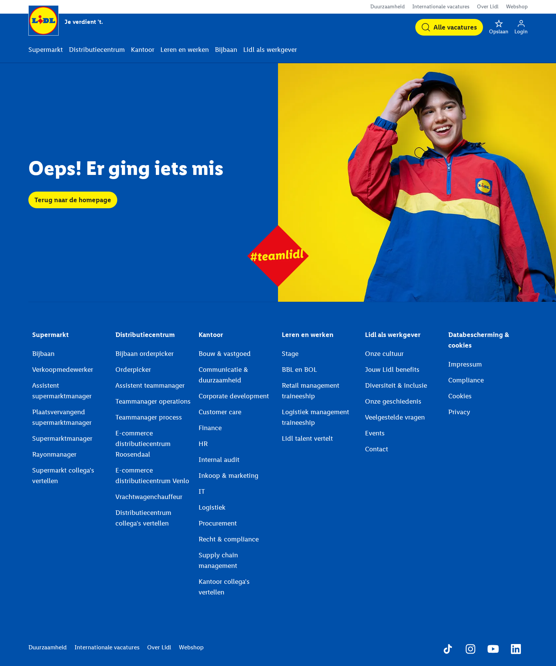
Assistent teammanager (150, 385)
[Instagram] (470, 650)
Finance (210, 428)
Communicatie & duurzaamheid (223, 374)
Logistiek (212, 507)
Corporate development (234, 396)
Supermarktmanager (62, 438)
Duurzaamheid (387, 6)
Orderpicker (133, 369)
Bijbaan (43, 353)
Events (375, 433)
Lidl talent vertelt (307, 438)
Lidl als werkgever (393, 335)
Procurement (218, 523)
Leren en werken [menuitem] (184, 49)
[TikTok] (447, 650)
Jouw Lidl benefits (392, 369)
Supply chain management (218, 560)
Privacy (459, 412)
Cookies (460, 396)
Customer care (220, 412)
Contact (376, 449)
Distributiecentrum (145, 335)
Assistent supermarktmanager (62, 390)
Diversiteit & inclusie (396, 385)
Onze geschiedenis (393, 401)
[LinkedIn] (516, 650)
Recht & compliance (229, 539)
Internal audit (219, 459)
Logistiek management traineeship (315, 417)
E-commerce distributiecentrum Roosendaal (143, 444)
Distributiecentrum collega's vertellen (143, 517)
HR (203, 444)
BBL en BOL (299, 369)
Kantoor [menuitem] (142, 49)
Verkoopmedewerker (62, 369)
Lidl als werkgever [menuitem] (270, 49)
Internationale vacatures (440, 6)
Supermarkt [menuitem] (45, 49)
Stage (290, 353)
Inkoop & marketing (228, 475)
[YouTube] (493, 650)
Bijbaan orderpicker (144, 353)
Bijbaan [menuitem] (226, 49)
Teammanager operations (153, 401)
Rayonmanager (54, 454)
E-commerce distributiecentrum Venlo (152, 475)
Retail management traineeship (310, 390)
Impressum (465, 364)
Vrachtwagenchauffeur (148, 497)
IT (202, 491)
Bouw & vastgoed (225, 353)
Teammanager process (148, 417)
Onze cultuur (384, 353)
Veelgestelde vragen (395, 417)
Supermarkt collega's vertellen (63, 475)
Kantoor (211, 335)
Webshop (517, 6)
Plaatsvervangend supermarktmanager (62, 417)
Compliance (466, 380)
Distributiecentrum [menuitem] (97, 49)
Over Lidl (488, 6)
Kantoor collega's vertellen (224, 586)
